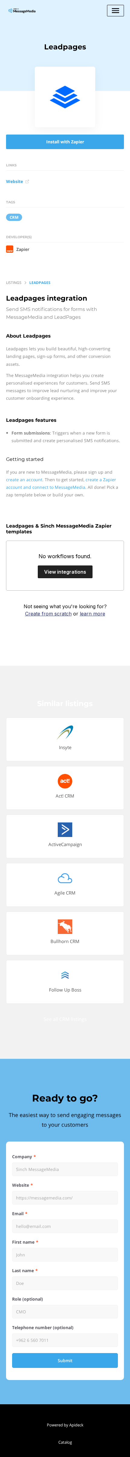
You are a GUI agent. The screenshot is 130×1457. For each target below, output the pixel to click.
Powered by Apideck (65, 1425)
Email (18, 1213)
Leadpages (39, 282)
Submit (65, 1360)
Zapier (22, 249)
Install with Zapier (65, 142)
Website (14, 181)
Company (22, 1156)
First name (23, 1242)
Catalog (65, 1442)
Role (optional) (27, 1299)
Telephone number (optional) (42, 1327)
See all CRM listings (65, 1019)
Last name (23, 1270)
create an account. (25, 479)
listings (13, 282)
